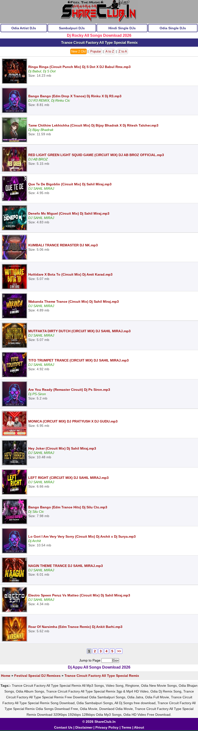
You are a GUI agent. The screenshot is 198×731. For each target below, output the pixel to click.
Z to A (123, 51)
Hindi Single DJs (122, 28)
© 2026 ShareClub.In (99, 721)
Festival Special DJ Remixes (37, 676)
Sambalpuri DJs (72, 28)
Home (5, 676)
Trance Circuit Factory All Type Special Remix (101, 676)
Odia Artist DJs (23, 28)
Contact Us (63, 727)
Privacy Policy (107, 727)
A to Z (110, 51)
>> (119, 651)
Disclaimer (83, 727)
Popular (95, 51)
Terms (126, 727)
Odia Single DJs (173, 28)
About (139, 727)
